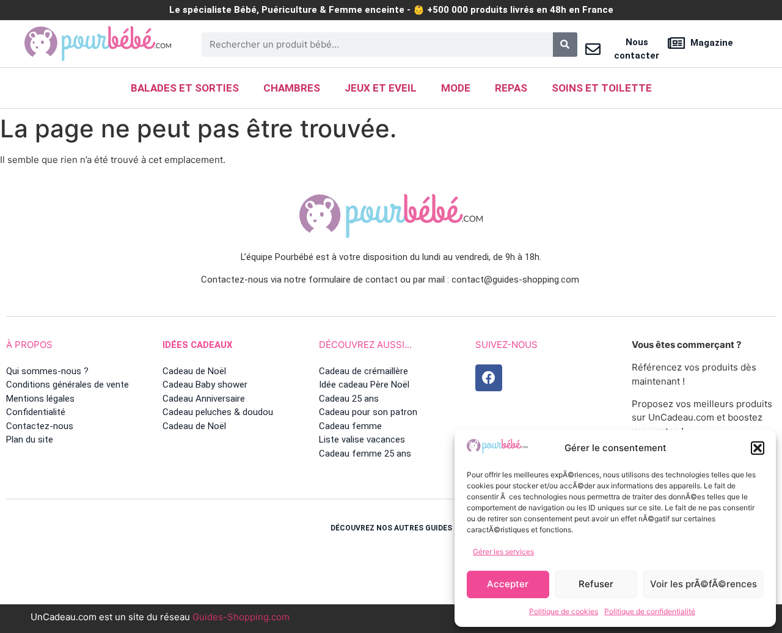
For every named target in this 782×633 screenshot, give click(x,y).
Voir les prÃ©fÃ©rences (703, 584)
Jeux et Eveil (381, 88)
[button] (757, 448)
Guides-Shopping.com (241, 617)
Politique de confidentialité (649, 611)
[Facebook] (488, 377)
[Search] (565, 44)
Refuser (596, 584)
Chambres (291, 88)
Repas (511, 88)
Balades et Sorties (185, 88)
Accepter (507, 584)
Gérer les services (503, 551)
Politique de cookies (563, 611)
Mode (455, 88)
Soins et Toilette (602, 88)
